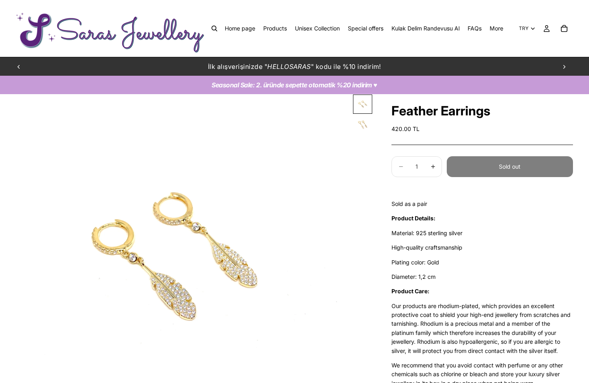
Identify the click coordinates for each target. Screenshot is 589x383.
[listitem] (496, 28)
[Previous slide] (19, 66)
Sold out (509, 166)
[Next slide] (564, 66)
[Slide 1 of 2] (362, 104)
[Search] (214, 28)
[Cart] (564, 28)
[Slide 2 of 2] (362, 125)
